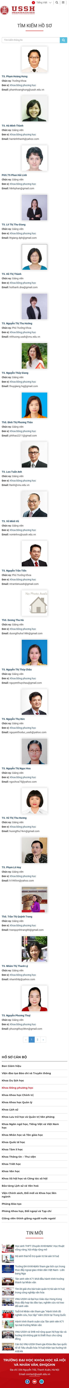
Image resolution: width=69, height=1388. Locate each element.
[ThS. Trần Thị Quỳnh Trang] (34, 899)
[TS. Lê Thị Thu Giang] (34, 207)
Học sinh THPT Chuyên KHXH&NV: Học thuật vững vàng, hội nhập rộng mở (39, 1248)
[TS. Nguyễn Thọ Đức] (34, 702)
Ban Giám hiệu (11, 1066)
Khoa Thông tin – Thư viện (19, 1156)
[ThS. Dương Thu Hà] (34, 603)
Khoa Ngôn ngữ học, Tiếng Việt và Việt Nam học (30, 1126)
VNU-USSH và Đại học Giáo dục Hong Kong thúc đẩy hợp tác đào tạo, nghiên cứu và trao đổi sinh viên (39, 1303)
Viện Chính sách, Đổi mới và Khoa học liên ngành (29, 1194)
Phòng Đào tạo (11, 1203)
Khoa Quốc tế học (13, 1142)
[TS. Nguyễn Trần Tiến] (34, 553)
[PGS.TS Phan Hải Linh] (34, 158)
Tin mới (34, 1233)
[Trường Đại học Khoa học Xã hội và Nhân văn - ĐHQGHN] (4, 10)
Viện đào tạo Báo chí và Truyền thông (26, 1073)
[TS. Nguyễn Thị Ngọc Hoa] (34, 751)
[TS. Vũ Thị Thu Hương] (34, 801)
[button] (39, 2)
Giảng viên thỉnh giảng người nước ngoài (29, 1218)
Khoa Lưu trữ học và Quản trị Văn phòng (28, 1116)
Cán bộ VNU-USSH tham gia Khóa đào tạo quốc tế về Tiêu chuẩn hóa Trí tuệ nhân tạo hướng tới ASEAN (41, 1348)
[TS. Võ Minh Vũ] (34, 504)
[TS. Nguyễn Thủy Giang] (34, 356)
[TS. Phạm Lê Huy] (34, 850)
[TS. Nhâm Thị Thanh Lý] (34, 949)
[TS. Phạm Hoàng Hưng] (34, 59)
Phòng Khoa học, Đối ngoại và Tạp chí (26, 1211)
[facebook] (27, 1381)
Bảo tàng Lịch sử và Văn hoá (20, 1185)
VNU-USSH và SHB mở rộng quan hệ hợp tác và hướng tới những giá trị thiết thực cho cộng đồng (41, 1335)
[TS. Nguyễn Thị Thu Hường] (34, 306)
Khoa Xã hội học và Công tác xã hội (24, 1178)
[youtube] (34, 1381)
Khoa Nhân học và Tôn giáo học (22, 1135)
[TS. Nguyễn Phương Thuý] (34, 998)
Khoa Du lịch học (13, 1080)
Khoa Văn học (11, 1171)
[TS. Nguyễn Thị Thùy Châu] (34, 652)
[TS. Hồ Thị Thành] (34, 257)
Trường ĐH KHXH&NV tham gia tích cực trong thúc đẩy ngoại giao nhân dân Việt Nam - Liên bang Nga (40, 1270)
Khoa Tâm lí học (12, 1149)
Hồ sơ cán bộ (14, 1057)
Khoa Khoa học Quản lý (17, 1102)
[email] (41, 1381)
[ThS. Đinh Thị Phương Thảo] (34, 405)
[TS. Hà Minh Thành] (34, 108)
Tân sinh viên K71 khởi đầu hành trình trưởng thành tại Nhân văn (39, 1280)
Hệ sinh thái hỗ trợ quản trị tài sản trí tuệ (37, 1256)
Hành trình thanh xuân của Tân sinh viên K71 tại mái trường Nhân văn (39, 1323)
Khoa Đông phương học (23, 85)
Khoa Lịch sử (10, 1109)
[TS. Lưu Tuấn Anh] (34, 455)
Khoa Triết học (11, 1164)
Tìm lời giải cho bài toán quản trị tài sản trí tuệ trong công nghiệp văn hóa (40, 1291)
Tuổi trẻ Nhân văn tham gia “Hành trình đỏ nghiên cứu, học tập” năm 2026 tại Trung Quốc (40, 1313)
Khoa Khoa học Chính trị (17, 1095)
